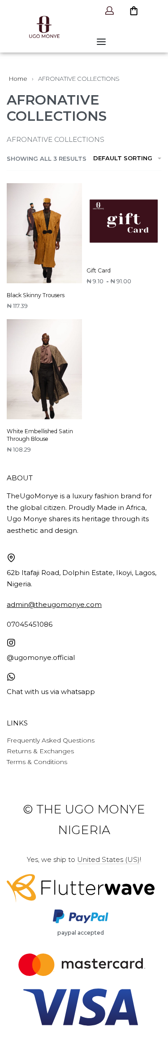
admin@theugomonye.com (54, 604)
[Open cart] (130, 11)
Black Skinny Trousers (36, 295)
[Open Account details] (110, 10)
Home (18, 78)
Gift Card (98, 270)
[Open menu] (101, 41)
